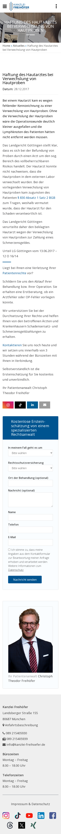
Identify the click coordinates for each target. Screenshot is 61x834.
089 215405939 (17, 739)
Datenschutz (16, 570)
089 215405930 (16, 733)
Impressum (19, 804)
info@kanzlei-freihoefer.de (25, 744)
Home (6, 46)
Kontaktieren (12, 345)
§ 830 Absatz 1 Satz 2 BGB (36, 198)
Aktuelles (19, 46)
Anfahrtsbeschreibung (21, 725)
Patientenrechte (14, 273)
